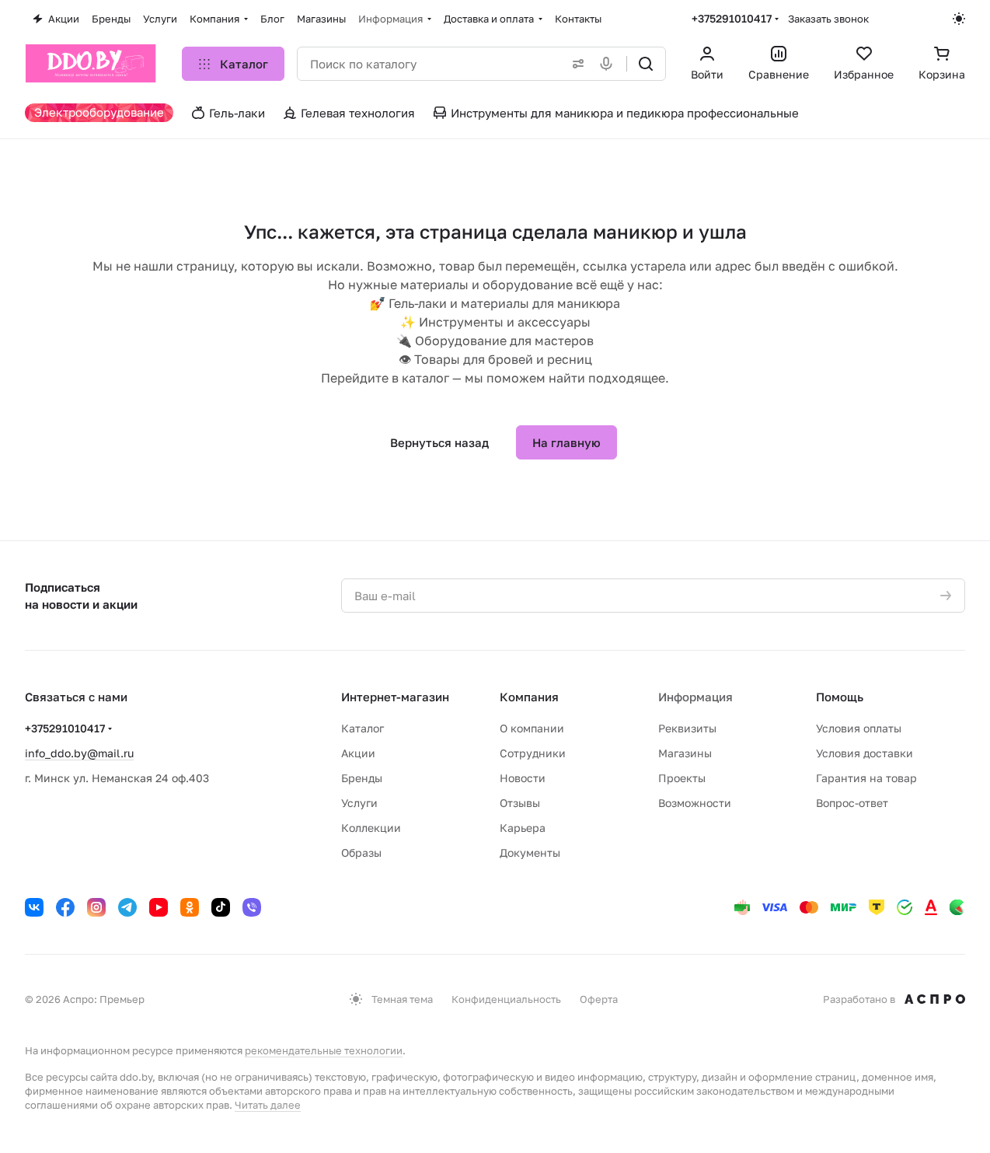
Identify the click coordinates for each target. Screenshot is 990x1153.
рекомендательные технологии (324, 1050)
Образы (361, 852)
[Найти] (645, 63)
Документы (530, 852)
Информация (695, 697)
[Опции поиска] (575, 63)
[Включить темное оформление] (959, 18)
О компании (532, 728)
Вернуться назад (439, 442)
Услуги (359, 802)
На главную (566, 442)
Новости (523, 777)
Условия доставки (864, 753)
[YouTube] (158, 907)
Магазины (685, 753)
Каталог (362, 728)
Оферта (599, 999)
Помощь (839, 697)
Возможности (694, 802)
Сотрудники (533, 753)
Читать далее (268, 1105)
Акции (358, 753)
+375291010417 (732, 18)
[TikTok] (220, 907)
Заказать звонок (828, 18)
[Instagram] (96, 907)
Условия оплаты (858, 728)
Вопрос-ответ (852, 802)
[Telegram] (127, 907)
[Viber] (251, 907)
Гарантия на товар (866, 777)
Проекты (682, 777)
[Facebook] (65, 907)
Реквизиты (687, 728)
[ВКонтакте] (34, 907)
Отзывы (520, 802)
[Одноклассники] (189, 907)
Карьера (523, 827)
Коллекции (371, 827)
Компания (529, 697)
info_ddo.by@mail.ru (79, 753)
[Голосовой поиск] (609, 63)
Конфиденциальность (506, 999)
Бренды (361, 777)
